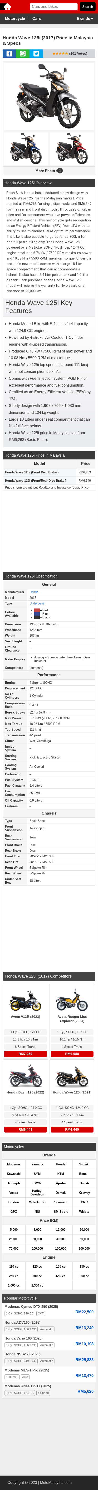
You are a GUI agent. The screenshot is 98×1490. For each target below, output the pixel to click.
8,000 (37, 1229)
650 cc (60, 1276)
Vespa (13, 1193)
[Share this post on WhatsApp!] (23, 56)
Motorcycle (15, 19)
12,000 (60, 1229)
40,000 (60, 1239)
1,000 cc (14, 1285)
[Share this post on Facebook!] (9, 56)
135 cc (60, 1266)
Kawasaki (14, 1174)
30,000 (37, 1239)
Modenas (13, 1164)
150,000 (60, 1248)
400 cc (37, 1276)
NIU (37, 1211)
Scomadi (60, 1202)
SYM (37, 1174)
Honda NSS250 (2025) (22, 1354)
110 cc (13, 1266)
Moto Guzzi (37, 1202)
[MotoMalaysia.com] (6, 10)
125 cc (37, 1266)
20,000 (84, 1229)
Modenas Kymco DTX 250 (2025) (31, 1307)
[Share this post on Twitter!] (36, 56)
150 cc (84, 1266)
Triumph (14, 1183)
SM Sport (61, 1211)
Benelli (84, 1174)
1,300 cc (37, 1285)
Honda (33, 592)
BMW (37, 1183)
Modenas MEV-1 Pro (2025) (27, 1370)
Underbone (36, 603)
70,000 (13, 1248)
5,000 (14, 1229)
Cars (36, 19)
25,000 (13, 1239)
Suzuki (84, 1164)
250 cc (13, 1276)
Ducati (84, 1183)
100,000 (37, 1248)
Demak (61, 1193)
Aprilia (61, 1183)
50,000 (84, 1239)
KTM (60, 1174)
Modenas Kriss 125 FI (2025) (28, 1386)
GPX (13, 1211)
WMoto (84, 1211)
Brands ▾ (85, 19)
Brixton (13, 1202)
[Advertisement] (49, 531)
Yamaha (37, 1164)
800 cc (84, 1276)
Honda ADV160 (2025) (22, 1322)
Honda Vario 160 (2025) (24, 1338)
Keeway (84, 1193)
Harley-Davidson (37, 1192)
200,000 (84, 1248)
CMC (84, 1202)
